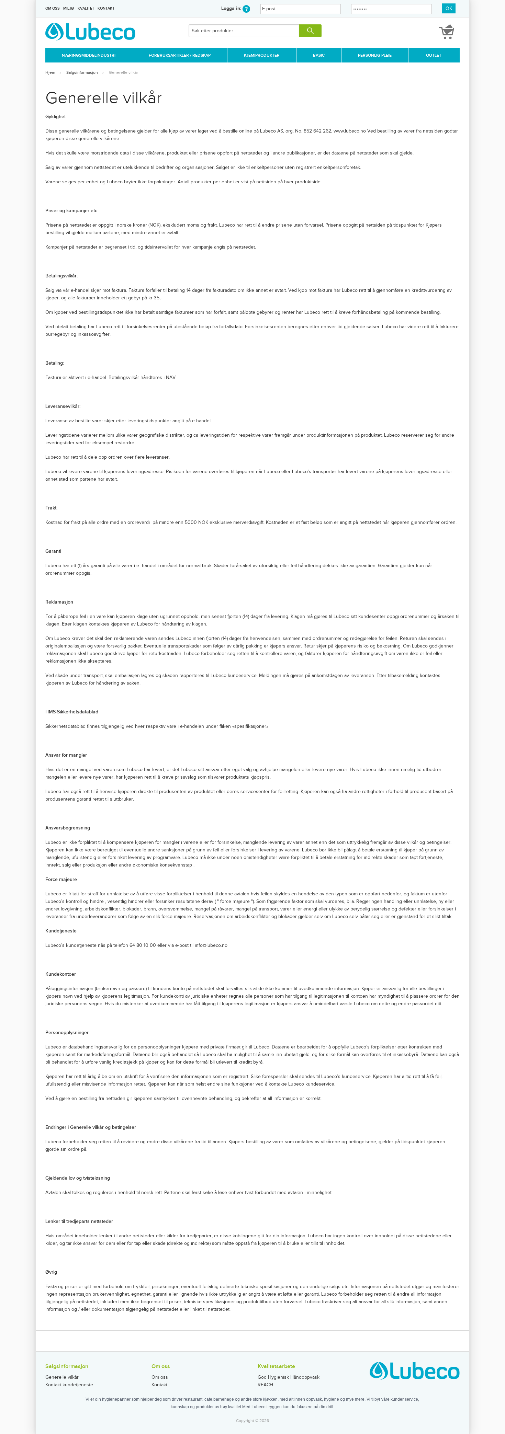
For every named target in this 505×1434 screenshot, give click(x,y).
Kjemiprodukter (262, 55)
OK (449, 8)
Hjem (50, 72)
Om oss (52, 8)
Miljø (68, 8)
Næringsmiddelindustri (88, 55)
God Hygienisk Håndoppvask (288, 1377)
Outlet (433, 55)
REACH (265, 1385)
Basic (319, 55)
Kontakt (106, 8)
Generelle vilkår (123, 72)
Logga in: (232, 8)
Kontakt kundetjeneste (69, 1385)
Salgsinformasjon (82, 72)
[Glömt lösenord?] (246, 8)
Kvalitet (86, 8)
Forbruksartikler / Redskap (180, 55)
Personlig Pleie (375, 55)
